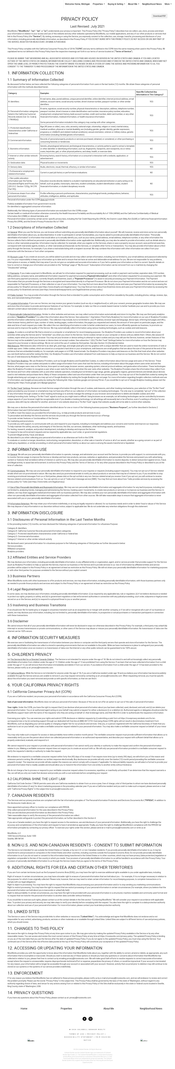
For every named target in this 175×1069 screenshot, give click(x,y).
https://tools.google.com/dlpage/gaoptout (38, 383)
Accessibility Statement (78, 1037)
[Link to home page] (16, 4)
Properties (99, 5)
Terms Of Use (76, 1034)
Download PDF (159, 16)
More (168, 5)
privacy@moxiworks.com (42, 668)
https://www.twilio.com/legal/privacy (48, 482)
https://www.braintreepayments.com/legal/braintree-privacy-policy (73, 290)
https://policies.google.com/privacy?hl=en (86, 380)
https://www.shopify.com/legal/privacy (59, 287)
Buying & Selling (117, 5)
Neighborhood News (152, 4)
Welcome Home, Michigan (77, 4)
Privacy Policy (95, 1034)
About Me (134, 5)
